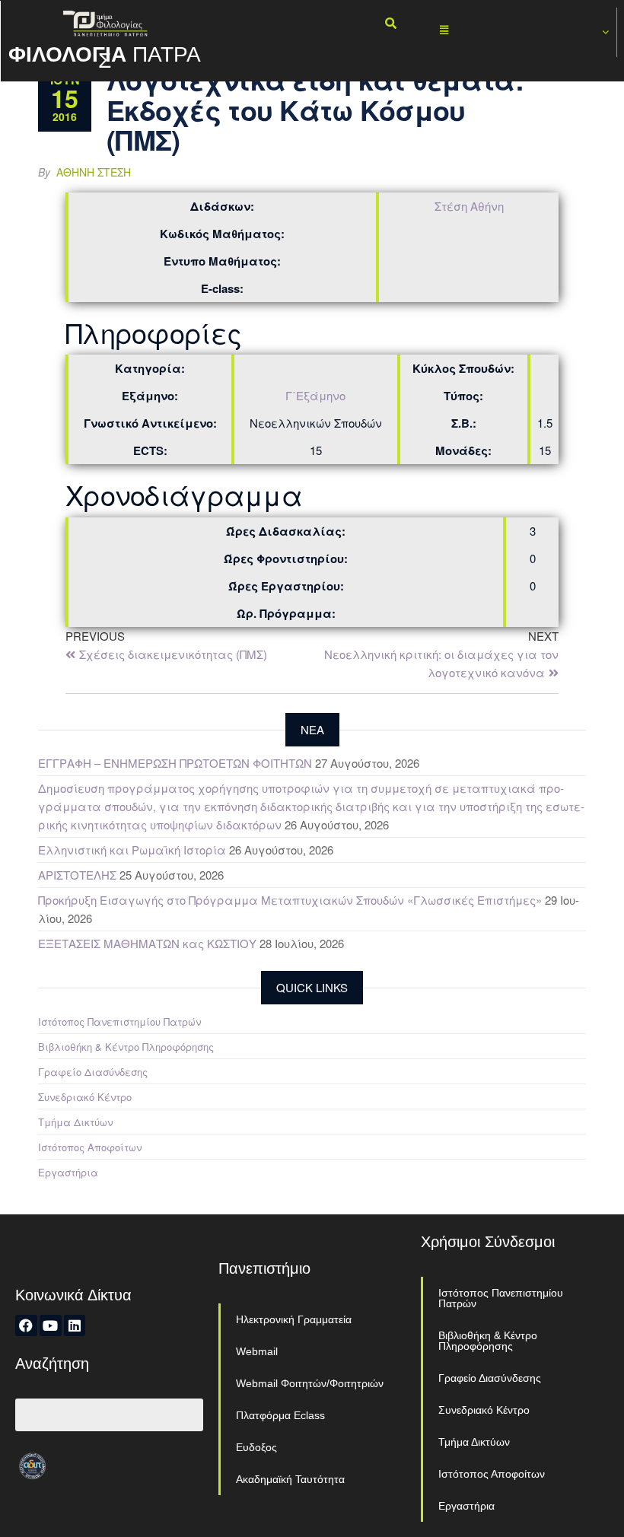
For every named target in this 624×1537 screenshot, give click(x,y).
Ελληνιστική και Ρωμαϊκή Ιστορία (132, 850)
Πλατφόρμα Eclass (280, 1415)
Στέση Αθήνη (469, 206)
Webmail (257, 1351)
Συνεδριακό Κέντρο (85, 1097)
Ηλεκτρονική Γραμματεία (294, 1319)
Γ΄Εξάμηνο (315, 395)
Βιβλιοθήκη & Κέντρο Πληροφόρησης (126, 1046)
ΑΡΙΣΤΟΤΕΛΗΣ (77, 875)
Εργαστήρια (68, 1172)
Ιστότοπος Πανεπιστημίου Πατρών (119, 1021)
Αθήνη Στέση (93, 172)
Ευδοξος (256, 1447)
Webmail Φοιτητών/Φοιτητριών (310, 1383)
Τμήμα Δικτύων (75, 1122)
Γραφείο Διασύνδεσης (93, 1071)
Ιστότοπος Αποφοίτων (90, 1147)
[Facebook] (26, 1326)
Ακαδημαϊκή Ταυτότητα (290, 1479)
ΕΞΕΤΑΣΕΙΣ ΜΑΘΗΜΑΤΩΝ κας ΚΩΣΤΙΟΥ (147, 943)
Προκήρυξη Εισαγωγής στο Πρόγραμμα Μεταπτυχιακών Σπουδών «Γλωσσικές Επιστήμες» (290, 900)
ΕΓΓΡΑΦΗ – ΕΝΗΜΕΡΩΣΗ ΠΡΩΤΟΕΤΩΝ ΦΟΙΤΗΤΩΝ (175, 763)
